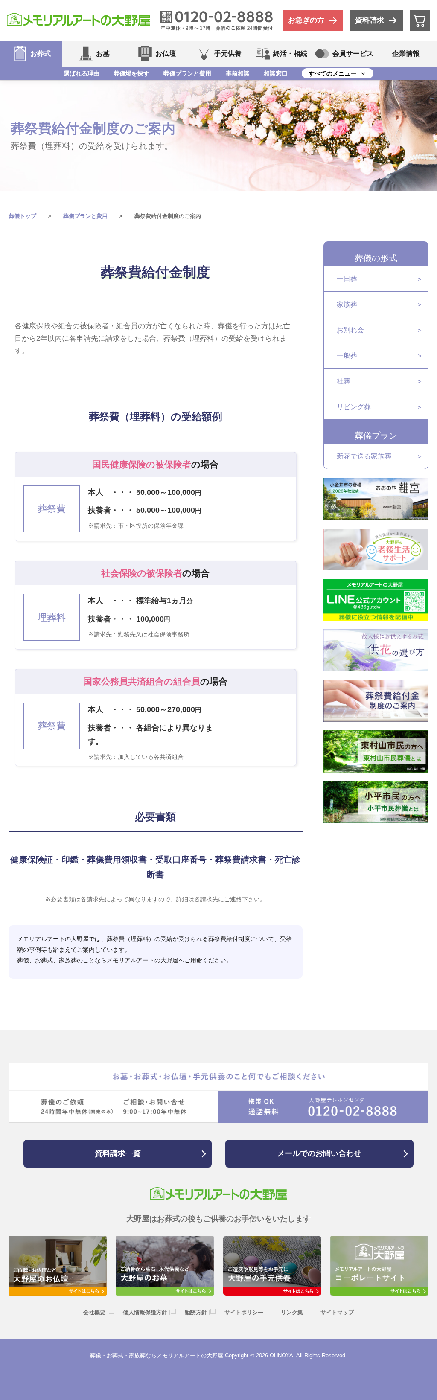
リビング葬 (354, 406)
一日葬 (347, 278)
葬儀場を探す (131, 73)
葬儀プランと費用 (187, 73)
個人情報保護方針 (145, 1312)
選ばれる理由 (81, 73)
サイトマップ (337, 1312)
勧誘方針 (196, 1312)
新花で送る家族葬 (364, 456)
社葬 (343, 381)
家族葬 (347, 304)
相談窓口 (276, 73)
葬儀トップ (22, 216)
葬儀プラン (376, 435)
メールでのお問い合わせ (319, 1153)
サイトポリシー (243, 1312)
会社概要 (94, 1312)
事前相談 (238, 73)
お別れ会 (350, 330)
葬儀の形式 (376, 258)
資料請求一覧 (118, 1153)
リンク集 (292, 1312)
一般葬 (347, 355)
